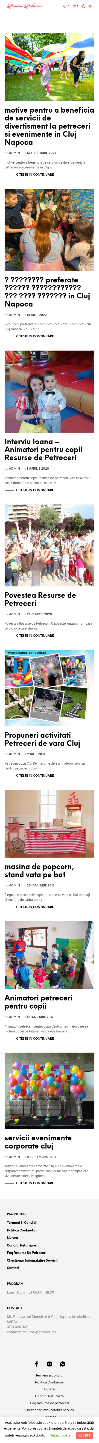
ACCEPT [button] (84, 1435)
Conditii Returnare (21, 1245)
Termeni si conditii (22, 1222)
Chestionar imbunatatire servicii (32, 1260)
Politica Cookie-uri (22, 1230)
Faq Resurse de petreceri (26, 1252)
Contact (13, 1268)
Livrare (12, 1237)
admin (14, 153)
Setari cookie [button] (60, 1435)
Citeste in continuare (35, 174)
